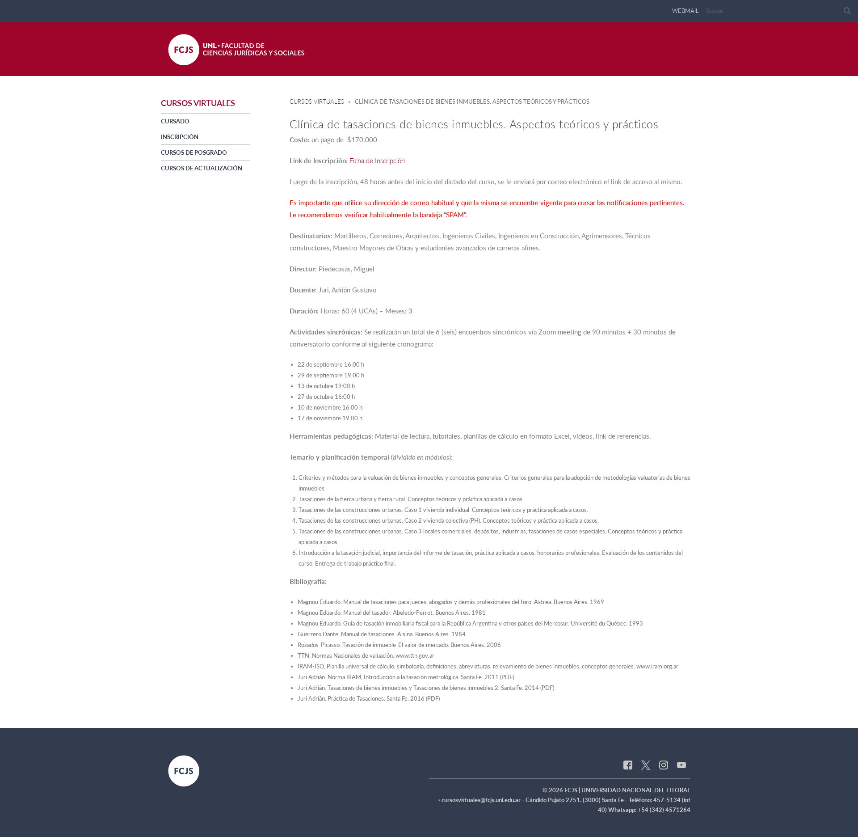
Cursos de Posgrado (194, 152)
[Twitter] (645, 764)
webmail (685, 10)
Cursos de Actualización (201, 168)
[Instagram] (663, 764)
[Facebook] (627, 764)
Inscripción (179, 136)
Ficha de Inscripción (377, 160)
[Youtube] (681, 764)
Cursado (175, 121)
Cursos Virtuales (317, 101)
